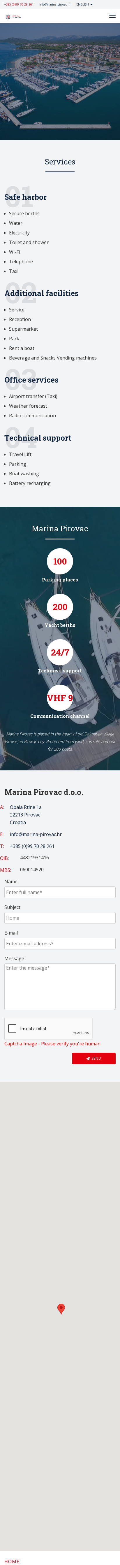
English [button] (83, 4)
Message (14, 958)
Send (95, 1058)
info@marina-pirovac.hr (55, 4)
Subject (12, 907)
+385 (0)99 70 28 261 (19, 4)
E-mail (11, 933)
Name (10, 881)
